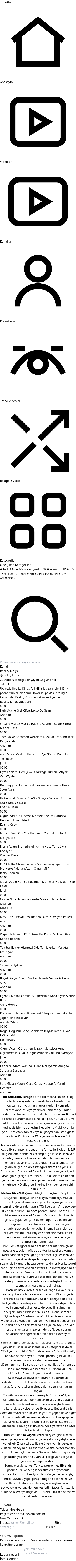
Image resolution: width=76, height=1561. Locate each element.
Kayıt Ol (18, 1518)
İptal (3, 1559)
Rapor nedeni (9, 1554)
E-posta (5, 1523)
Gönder (12, 1559)
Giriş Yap (6, 1518)
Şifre (58, 1523)
